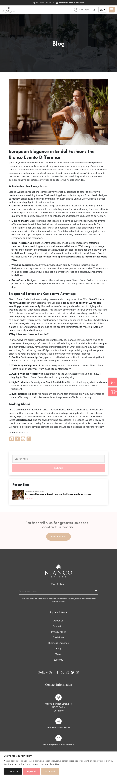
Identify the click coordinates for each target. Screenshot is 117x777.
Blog (58, 648)
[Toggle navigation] (112, 9)
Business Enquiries (58, 643)
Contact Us (58, 626)
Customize (13, 771)
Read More (30, 498)
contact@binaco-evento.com (58, 744)
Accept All (50, 771)
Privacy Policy (58, 631)
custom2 (58, 659)
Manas (58, 654)
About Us (58, 620)
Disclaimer (58, 637)
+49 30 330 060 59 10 (59, 727)
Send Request (58, 536)
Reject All (31, 771)
